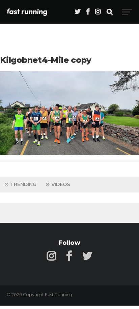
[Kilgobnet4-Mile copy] (69, 153)
